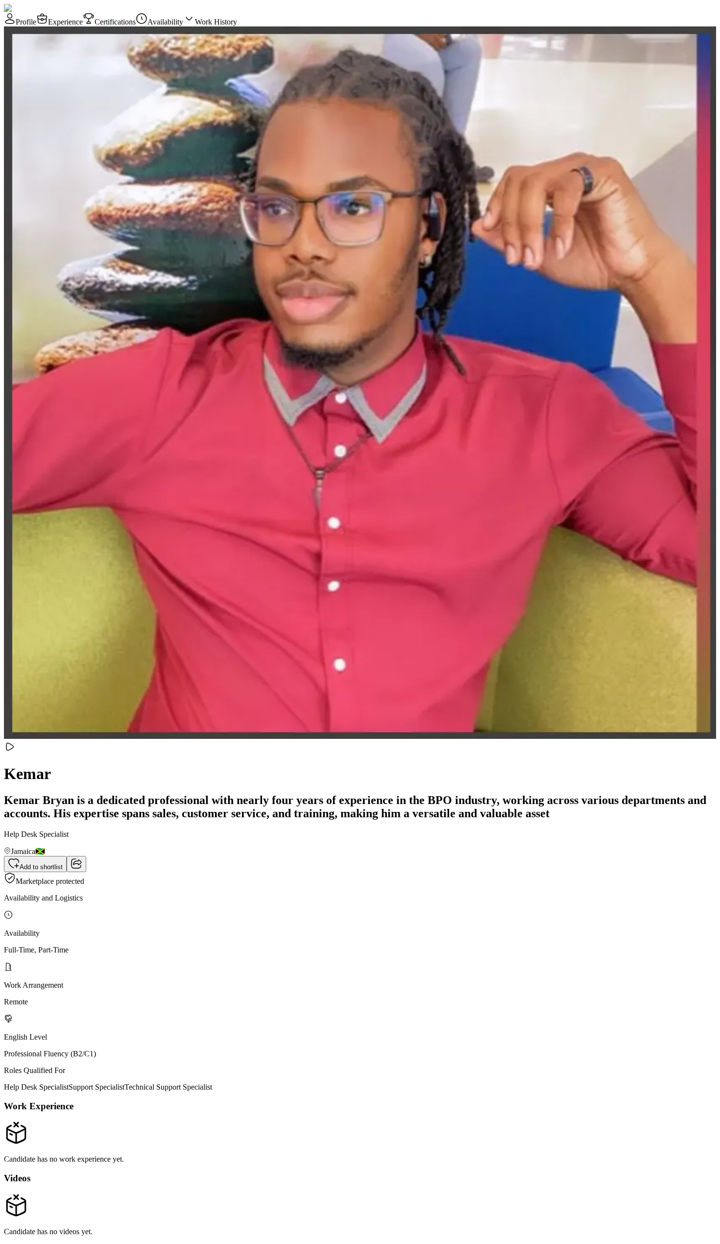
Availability (165, 22)
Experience (65, 22)
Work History (216, 22)
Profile (26, 22)
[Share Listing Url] (76, 864)
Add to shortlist (41, 867)
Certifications (115, 22)
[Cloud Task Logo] (35, 8)
